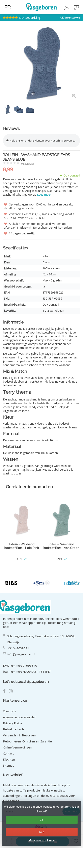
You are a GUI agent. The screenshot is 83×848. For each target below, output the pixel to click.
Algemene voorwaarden (19, 717)
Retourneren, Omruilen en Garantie (27, 741)
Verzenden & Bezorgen (19, 735)
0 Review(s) (27, 163)
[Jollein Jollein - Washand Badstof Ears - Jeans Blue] (41, 63)
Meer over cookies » (42, 840)
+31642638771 (18, 648)
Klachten (9, 759)
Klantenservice (71, 17)
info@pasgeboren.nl (21, 654)
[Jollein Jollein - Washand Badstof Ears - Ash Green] (61, 520)
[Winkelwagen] (76, 9)
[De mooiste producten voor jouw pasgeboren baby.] (41, 7)
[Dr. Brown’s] (72, 583)
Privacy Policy (12, 723)
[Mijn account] (66, 8)
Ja (41, 819)
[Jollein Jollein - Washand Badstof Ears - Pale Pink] (21, 520)
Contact (8, 753)
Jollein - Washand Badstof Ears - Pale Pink (21, 546)
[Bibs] (11, 583)
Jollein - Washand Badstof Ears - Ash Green (61, 546)
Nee (41, 832)
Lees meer (44, 194)
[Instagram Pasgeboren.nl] (12, 691)
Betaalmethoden (14, 729)
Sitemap (8, 765)
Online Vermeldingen (17, 747)
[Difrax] (41, 583)
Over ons (9, 711)
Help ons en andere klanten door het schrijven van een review (45, 140)
